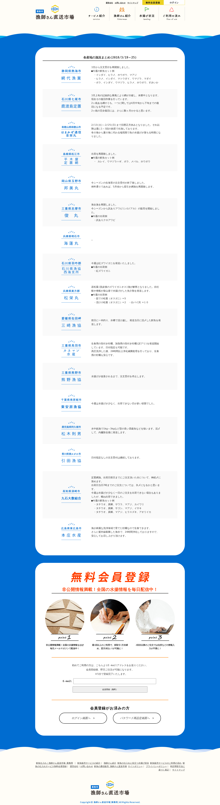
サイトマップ (132, 3)
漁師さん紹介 (110, 763)
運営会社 (109, 3)
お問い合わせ (120, 3)
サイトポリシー (135, 766)
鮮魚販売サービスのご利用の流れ (166, 763)
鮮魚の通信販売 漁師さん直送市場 (110, 766)
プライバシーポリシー (156, 766)
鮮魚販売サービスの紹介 (88, 763)
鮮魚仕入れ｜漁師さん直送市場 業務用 (54, 763)
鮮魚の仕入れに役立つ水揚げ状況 (133, 763)
